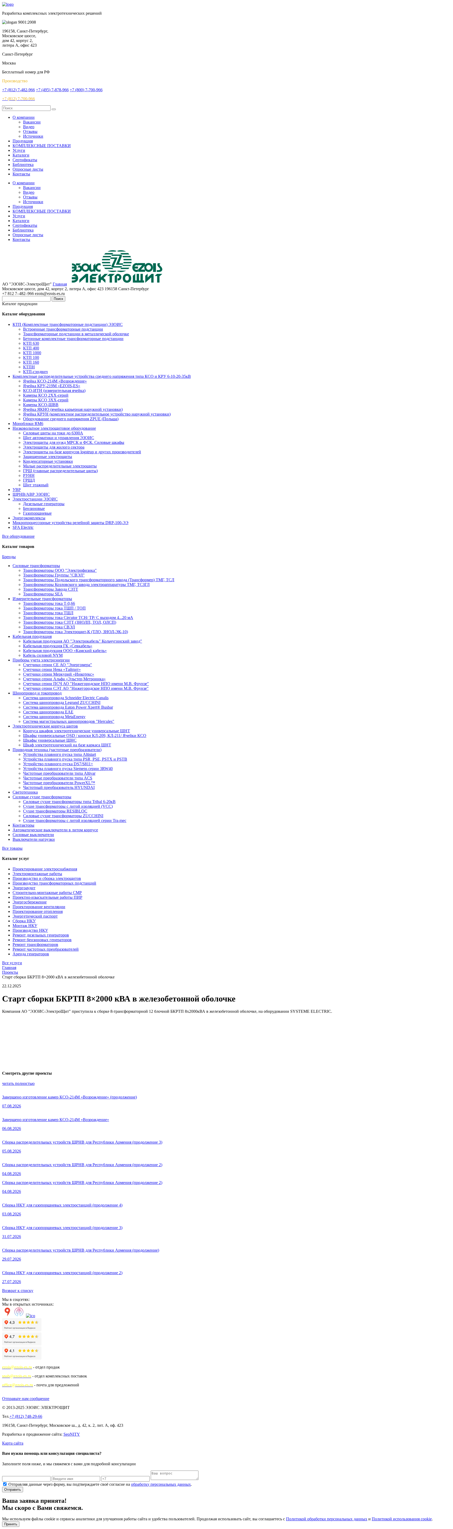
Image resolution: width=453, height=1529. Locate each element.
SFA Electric (23, 527)
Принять (10, 1524)
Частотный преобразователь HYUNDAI (59, 787)
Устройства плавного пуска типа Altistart (59, 754)
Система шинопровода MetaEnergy (54, 716)
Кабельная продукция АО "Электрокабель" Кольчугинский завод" (82, 641)
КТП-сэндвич (35, 371)
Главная (60, 284)
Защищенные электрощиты (47, 456)
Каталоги (21, 155)
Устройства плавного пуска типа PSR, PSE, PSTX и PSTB (75, 759)
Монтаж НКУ (25, 925)
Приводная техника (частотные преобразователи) (57, 749)
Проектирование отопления (38, 911)
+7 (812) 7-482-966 (18, 90)
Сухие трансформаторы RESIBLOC (55, 811)
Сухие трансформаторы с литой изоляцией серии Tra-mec (74, 820)
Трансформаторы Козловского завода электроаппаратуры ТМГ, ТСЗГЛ (86, 584)
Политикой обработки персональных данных (326, 1519)
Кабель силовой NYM (43, 655)
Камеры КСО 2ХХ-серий (45, 395)
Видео (28, 127)
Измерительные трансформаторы (42, 598)
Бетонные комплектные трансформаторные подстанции (73, 338)
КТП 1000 (32, 353)
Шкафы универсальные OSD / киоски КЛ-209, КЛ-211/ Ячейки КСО (84, 735)
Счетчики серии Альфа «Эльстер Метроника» (64, 679)
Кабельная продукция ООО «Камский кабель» (65, 650)
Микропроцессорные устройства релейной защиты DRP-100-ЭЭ (70, 522)
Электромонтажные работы (37, 873)
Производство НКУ (30, 930)
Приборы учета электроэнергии (41, 660)
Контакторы (23, 825)
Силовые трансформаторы (36, 565)
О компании (24, 117)
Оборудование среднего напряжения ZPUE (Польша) (70, 419)
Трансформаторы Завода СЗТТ (50, 589)
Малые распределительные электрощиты (60, 466)
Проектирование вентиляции (39, 907)
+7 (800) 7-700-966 (86, 90)
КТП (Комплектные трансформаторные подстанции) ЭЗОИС (68, 324)
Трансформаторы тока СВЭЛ (49, 627)
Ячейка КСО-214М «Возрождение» (55, 381)
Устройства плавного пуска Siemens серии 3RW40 (68, 768)
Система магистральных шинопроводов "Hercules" (68, 721)
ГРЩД (29, 480)
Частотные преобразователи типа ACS (57, 778)
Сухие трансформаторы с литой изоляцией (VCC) (68, 806)
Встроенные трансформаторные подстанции (63, 329)
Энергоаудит (24, 888)
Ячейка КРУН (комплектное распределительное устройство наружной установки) (97, 414)
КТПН (29, 367)
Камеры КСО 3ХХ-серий (45, 400)
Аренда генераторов (31, 954)
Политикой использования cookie (402, 1519)
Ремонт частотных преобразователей (46, 949)
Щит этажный (35, 485)
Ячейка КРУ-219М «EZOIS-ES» (51, 386)
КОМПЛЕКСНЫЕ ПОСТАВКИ (42, 145)
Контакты (21, 174)
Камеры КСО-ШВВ (40, 404)
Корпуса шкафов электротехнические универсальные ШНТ (76, 731)
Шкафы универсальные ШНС (50, 740)
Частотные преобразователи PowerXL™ (59, 782)
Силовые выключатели (33, 834)
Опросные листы (28, 169)
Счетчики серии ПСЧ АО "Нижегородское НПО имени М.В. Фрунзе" (86, 683)
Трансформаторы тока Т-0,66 (49, 603)
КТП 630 (31, 343)
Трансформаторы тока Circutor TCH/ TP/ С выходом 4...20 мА (78, 617)
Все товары (12, 848)
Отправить (12, 1490)
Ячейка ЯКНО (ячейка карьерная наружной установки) (73, 409)
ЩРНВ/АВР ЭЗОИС (31, 494)
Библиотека (23, 164)
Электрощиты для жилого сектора (53, 447)
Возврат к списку (17, 1290)
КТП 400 (31, 348)
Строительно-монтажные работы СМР (47, 892)
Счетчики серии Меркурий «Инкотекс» (58, 674)
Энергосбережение (30, 902)
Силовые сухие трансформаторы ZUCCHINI (63, 816)
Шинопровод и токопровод (37, 693)
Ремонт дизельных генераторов (41, 935)
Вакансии (32, 122)
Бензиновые (34, 508)
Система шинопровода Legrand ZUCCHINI (61, 702)
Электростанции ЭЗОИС (35, 499)
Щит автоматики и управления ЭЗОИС (58, 437)
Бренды (9, 556)
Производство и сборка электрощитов (47, 878)
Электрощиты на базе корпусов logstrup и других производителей (82, 452)
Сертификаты (25, 160)
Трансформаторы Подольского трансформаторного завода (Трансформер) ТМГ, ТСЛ (98, 580)
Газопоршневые (37, 513)
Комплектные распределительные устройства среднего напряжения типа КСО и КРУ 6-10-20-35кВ (102, 376)
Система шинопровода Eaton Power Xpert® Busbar (68, 707)
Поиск (58, 299)
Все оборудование (18, 536)
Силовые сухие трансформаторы (42, 797)
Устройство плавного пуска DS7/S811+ (58, 764)
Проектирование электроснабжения (45, 869)
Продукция (23, 141)
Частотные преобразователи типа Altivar (59, 773)
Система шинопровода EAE (48, 712)
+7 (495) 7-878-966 (52, 90)
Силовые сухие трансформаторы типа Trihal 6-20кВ (69, 801)
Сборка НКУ (24, 921)
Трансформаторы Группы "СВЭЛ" (54, 575)
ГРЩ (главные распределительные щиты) (60, 471)
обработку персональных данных (161, 1484)
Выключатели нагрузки (34, 839)
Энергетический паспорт (35, 916)
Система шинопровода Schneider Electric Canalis (66, 698)
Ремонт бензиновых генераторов (42, 940)
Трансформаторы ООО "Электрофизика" (60, 570)
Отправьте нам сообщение (25, 1398)
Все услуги (12, 963)
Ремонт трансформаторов (35, 944)
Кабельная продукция (32, 636)
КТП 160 (31, 362)
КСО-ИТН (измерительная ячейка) (54, 390)
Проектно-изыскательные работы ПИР (47, 897)
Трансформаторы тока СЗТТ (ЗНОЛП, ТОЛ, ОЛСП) (69, 622)
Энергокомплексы (29, 518)
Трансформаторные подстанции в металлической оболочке (76, 334)
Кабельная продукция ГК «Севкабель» (57, 646)
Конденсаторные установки (48, 461)
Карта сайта (12, 1443)
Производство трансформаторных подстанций (54, 883)
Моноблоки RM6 (28, 423)
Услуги (19, 150)
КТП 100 (31, 357)
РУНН (29, 475)
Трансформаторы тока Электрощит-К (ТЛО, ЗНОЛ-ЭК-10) (75, 631)
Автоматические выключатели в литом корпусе (55, 830)
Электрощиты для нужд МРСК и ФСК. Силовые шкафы (73, 442)
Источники (33, 136)
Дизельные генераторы (43, 504)
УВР (17, 489)
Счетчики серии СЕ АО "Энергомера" (57, 665)
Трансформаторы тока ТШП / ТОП (54, 608)
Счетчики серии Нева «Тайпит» (52, 669)
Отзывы (30, 131)
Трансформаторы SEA (43, 594)
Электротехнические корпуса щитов (45, 726)
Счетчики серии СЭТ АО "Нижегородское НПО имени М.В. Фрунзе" (86, 688)
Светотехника (25, 792)
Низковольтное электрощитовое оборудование (54, 428)
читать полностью (18, 1083)
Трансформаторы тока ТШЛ (48, 613)
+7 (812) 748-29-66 (25, 1416)
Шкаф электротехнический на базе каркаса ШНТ (67, 745)
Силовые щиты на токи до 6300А (53, 433)
